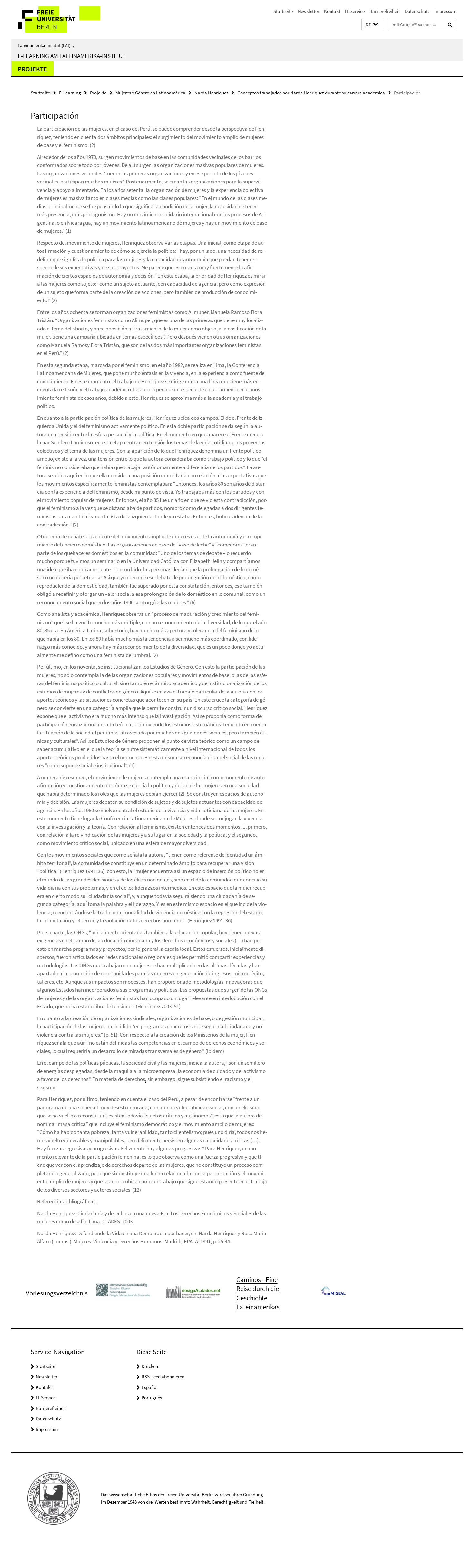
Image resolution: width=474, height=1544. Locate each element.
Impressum (445, 11)
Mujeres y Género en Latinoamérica (150, 93)
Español (150, 1387)
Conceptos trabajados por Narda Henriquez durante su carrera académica (311, 93)
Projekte (32, 69)
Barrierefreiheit (385, 11)
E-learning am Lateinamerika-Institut (72, 56)
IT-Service (355, 11)
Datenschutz (417, 11)
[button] (371, 25)
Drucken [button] (150, 1366)
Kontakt (332, 11)
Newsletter (308, 11)
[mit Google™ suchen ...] (450, 24)
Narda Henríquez (211, 93)
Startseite (283, 11)
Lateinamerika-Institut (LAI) (46, 45)
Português (152, 1397)
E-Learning (70, 93)
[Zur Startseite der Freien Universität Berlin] (65, 19)
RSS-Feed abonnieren (163, 1376)
